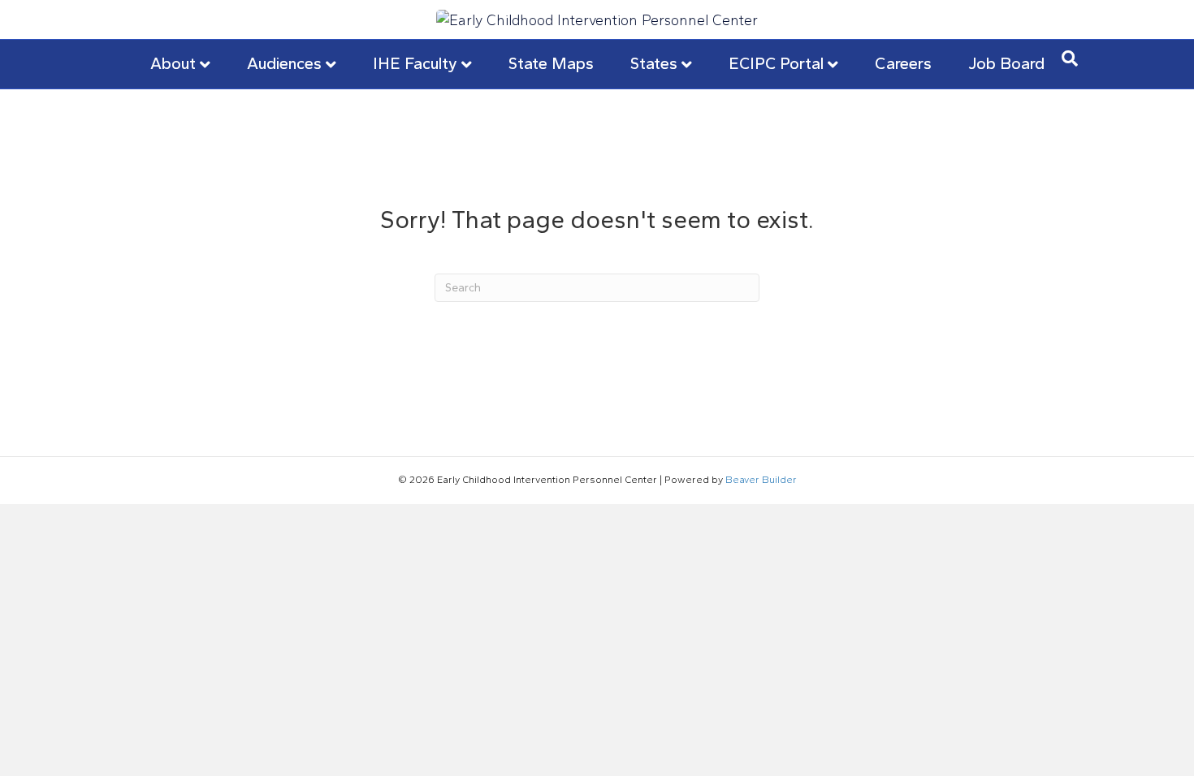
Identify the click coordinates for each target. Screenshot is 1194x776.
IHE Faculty (415, 63)
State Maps (551, 63)
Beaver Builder (761, 479)
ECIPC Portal (776, 63)
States (653, 63)
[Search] (1069, 58)
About (173, 63)
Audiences (284, 63)
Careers (903, 63)
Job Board (1006, 63)
